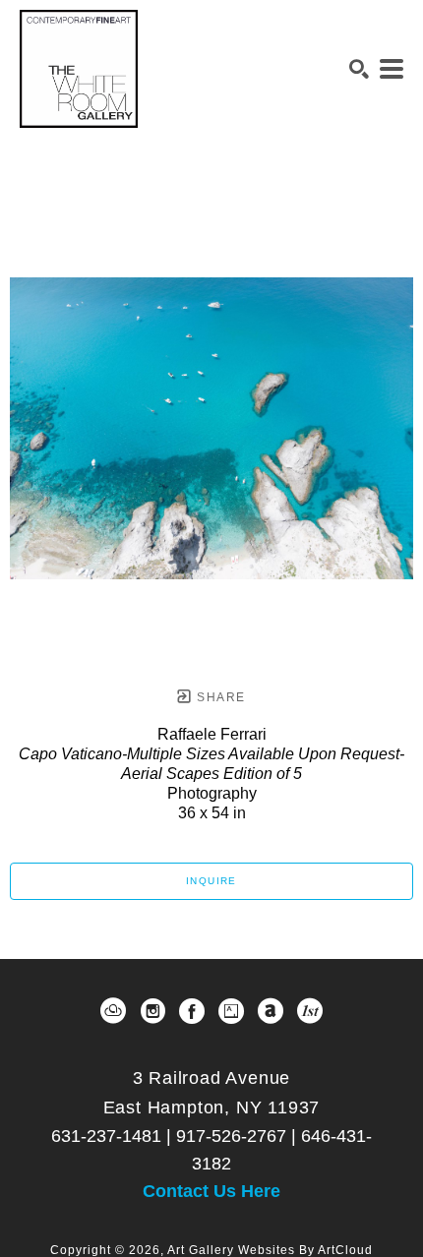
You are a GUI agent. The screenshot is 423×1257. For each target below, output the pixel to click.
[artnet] (270, 1011)
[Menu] (391, 69)
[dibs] (310, 1011)
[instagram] (152, 1011)
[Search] (359, 69)
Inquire (211, 880)
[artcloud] (113, 1011)
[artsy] (231, 1011)
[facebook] (192, 1011)
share (219, 697)
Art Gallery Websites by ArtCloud (270, 1250)
